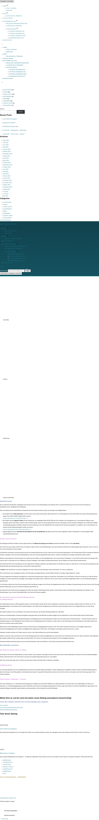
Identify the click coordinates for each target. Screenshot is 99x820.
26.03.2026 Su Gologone (10, 119)
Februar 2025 (7, 149)
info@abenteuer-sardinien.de (8, 798)
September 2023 (7, 164)
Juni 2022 (6, 169)
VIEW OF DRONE (8, 18)
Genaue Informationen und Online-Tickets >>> (15, 518)
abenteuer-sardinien (8, 224)
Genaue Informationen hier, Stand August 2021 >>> (17, 529)
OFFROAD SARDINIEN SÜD (17, 33)
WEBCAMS (9, 10)
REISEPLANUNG (7, 40)
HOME (5, 6)
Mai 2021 (5, 196)
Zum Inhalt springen (5, 220)
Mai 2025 (5, 147)
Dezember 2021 (7, 180)
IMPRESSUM (7, 760)
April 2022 (6, 173)
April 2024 (6, 158)
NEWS (4, 13)
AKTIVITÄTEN (7, 89)
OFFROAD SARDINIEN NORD (17, 35)
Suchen (2, 109)
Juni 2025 (6, 144)
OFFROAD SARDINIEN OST (16, 31)
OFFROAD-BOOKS (11, 29)
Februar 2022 (7, 176)
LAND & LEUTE (7, 94)
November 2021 (7, 182)
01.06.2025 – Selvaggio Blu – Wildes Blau (14, 130)
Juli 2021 (5, 191)
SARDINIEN (6, 101)
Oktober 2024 (7, 151)
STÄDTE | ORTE (8, 103)
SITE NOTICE (7, 764)
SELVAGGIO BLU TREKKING (14, 16)
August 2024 (6, 156)
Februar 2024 (7, 162)
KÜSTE (5, 92)
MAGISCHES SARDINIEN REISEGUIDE (16, 23)
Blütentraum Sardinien (9, 122)
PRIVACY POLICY (8, 767)
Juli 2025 (5, 142)
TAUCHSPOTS (7, 105)
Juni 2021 (6, 193)
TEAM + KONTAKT (11, 8)
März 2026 (6, 140)
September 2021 (7, 187)
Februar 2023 (7, 167)
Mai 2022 (5, 171)
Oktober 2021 (7, 184)
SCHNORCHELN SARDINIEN (14, 25)
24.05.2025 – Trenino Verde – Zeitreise (13, 134)
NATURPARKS (7, 96)
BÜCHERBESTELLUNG (9, 21)
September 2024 (7, 153)
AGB (4, 773)
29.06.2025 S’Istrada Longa (10, 126)
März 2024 (6, 160)
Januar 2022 (6, 178)
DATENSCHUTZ (8, 762)
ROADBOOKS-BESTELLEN (16, 38)
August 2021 (6, 189)
